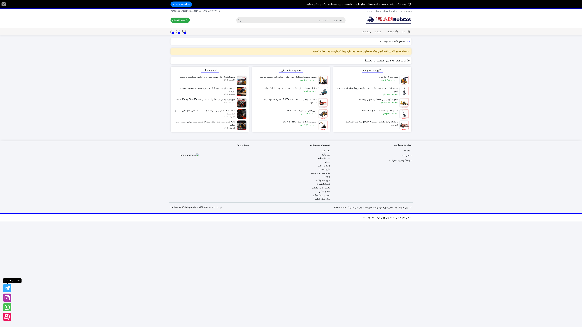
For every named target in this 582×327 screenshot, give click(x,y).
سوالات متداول (381, 11)
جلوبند (327, 176)
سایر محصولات (323, 180)
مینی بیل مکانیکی (321, 195)
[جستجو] (239, 20)
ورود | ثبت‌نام (179, 20)
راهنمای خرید (406, 11)
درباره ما (369, 11)
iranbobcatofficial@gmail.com (185, 11)
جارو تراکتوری (324, 165)
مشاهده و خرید (183, 4)
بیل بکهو (326, 154)
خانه (403, 31)
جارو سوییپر (324, 169)
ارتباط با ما (394, 11)
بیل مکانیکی (324, 158)
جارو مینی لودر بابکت (320, 173)
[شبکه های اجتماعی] (7, 288)
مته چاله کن (324, 191)
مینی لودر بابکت (322, 198)
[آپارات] (7, 317)
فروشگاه (390, 31)
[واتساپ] (7, 307)
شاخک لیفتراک (323, 184)
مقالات (377, 31)
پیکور (327, 161)
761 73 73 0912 (210, 11)
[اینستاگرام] (7, 298)
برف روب (326, 150)
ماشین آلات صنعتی (321, 187)
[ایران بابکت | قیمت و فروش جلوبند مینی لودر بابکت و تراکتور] (388, 20)
